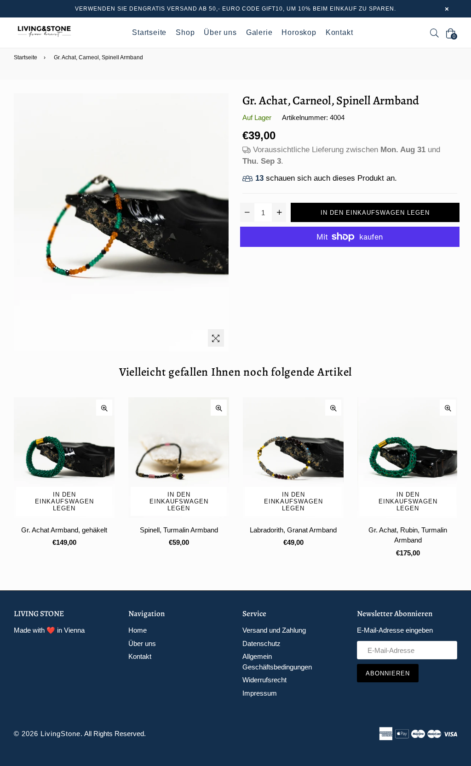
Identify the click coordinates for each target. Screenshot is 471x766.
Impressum (259, 693)
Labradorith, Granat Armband (293, 530)
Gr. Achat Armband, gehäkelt (64, 530)
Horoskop (298, 32)
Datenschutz (261, 643)
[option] (57, 479)
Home (137, 630)
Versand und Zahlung (274, 630)
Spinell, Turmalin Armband (179, 530)
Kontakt (339, 32)
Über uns (220, 32)
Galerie (259, 32)
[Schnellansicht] (104, 408)
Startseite (149, 32)
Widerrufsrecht (264, 680)
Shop (185, 32)
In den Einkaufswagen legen (64, 501)
